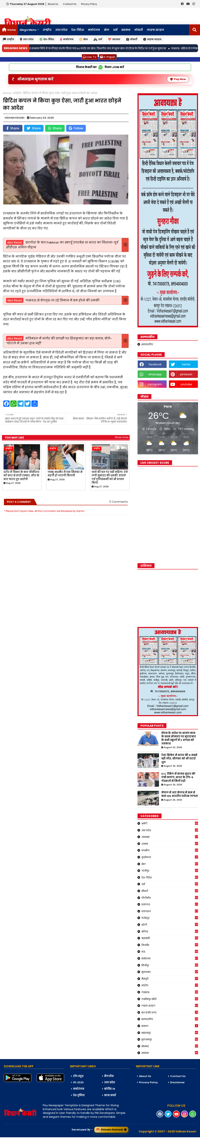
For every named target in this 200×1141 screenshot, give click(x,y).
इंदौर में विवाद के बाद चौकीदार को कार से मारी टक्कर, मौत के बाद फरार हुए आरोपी (21, 475)
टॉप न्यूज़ (78, 1076)
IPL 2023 (78, 1082)
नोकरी (138, 30)
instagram (155, 384)
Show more (121, 437)
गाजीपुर (169, 870)
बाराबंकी (169, 938)
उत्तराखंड (169, 837)
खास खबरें (110, 1095)
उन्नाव (169, 843)
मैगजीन (109, 1076)
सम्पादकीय (147, 344)
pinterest (186, 374)
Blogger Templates (29, 1139)
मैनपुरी (169, 978)
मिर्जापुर (169, 965)
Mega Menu (28, 30)
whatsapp (155, 374)
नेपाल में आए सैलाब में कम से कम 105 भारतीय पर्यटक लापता (179, 794)
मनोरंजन (94, 30)
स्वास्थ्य (125, 30)
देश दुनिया (79, 1095)
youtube (186, 384)
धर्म (115, 30)
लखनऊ (169, 992)
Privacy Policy (89, 4)
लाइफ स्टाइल (155, 30)
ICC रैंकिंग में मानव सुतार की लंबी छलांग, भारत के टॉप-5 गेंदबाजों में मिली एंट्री (178, 777)
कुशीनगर (169, 857)
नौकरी (169, 891)
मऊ (169, 951)
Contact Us (177, 1076)
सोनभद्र (169, 1046)
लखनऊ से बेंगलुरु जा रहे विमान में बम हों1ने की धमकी (62, 300)
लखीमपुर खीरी (169, 999)
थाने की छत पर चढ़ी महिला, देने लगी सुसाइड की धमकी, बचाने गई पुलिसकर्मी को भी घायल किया (110, 477)
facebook (155, 364)
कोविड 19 (109, 1089)
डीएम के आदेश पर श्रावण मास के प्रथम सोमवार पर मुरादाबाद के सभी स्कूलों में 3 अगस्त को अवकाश (178, 738)
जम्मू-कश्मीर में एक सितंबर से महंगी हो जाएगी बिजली (65, 473)
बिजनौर (169, 945)
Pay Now (180, 79)
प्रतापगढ (169, 904)
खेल (106, 30)
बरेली (169, 924)
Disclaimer (177, 1082)
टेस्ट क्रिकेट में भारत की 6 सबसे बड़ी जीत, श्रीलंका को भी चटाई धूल (179, 758)
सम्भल (169, 1026)
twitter (186, 364)
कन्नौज (169, 850)
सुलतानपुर (169, 1039)
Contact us (70, 4)
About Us (53, 4)
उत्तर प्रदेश (61, 30)
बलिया (169, 931)
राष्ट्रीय (47, 30)
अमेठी (169, 823)
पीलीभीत (169, 897)
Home (11, 30)
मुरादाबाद (169, 972)
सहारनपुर (169, 1032)
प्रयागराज (169, 911)
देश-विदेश (77, 30)
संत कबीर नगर (169, 1012)
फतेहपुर (169, 918)
